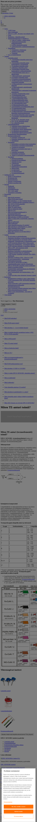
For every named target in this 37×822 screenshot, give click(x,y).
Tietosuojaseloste (8, 802)
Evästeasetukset (18, 816)
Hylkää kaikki (19, 811)
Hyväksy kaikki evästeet (18, 806)
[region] (19, 795)
